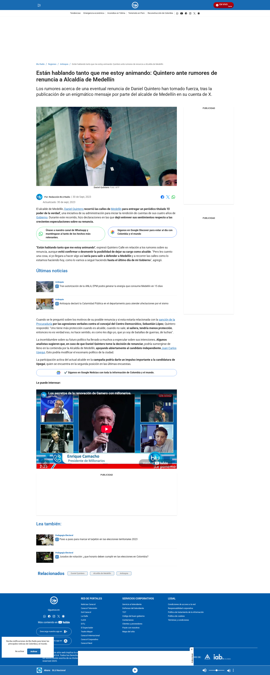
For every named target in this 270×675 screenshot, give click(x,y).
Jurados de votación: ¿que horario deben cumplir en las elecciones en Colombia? (104, 556)
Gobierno (42, 217)
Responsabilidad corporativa (180, 609)
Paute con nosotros (131, 628)
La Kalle (84, 616)
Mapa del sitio (128, 632)
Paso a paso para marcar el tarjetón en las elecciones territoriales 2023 (99, 539)
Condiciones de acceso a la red (181, 605)
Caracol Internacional (90, 636)
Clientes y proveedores (132, 624)
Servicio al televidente (132, 605)
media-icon (135, 670)
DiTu (83, 624)
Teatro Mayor (86, 632)
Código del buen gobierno (133, 616)
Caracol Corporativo (89, 640)
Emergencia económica (93, 13)
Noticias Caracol (88, 605)
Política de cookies (176, 616)
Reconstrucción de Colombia (160, 13)
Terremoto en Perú (136, 13)
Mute (204, 670)
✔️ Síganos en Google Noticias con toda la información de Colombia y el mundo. (109, 372)
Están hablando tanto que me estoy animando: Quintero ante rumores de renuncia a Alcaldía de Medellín (117, 64)
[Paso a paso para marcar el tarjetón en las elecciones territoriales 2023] (44, 539)
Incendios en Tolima (116, 13)
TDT (124, 612)
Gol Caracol (86, 612)
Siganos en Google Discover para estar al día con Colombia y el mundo (145, 232)
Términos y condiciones (178, 620)
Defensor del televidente (133, 609)
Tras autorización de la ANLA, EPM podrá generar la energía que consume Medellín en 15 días (111, 286)
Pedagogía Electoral (64, 535)
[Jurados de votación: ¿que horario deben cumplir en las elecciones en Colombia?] (44, 557)
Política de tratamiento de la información (186, 612)
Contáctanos (128, 620)
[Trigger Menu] (39, 5)
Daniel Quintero (74, 209)
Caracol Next (86, 643)
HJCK (83, 620)
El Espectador (87, 628)
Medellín (116, 209)
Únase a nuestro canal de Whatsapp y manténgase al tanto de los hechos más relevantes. (68, 234)
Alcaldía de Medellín (102, 573)
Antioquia (64, 64)
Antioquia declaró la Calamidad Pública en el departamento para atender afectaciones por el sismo (114, 303)
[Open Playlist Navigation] (233, 670)
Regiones (52, 64)
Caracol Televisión (89, 609)
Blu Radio (40, 64)
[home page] (135, 5)
